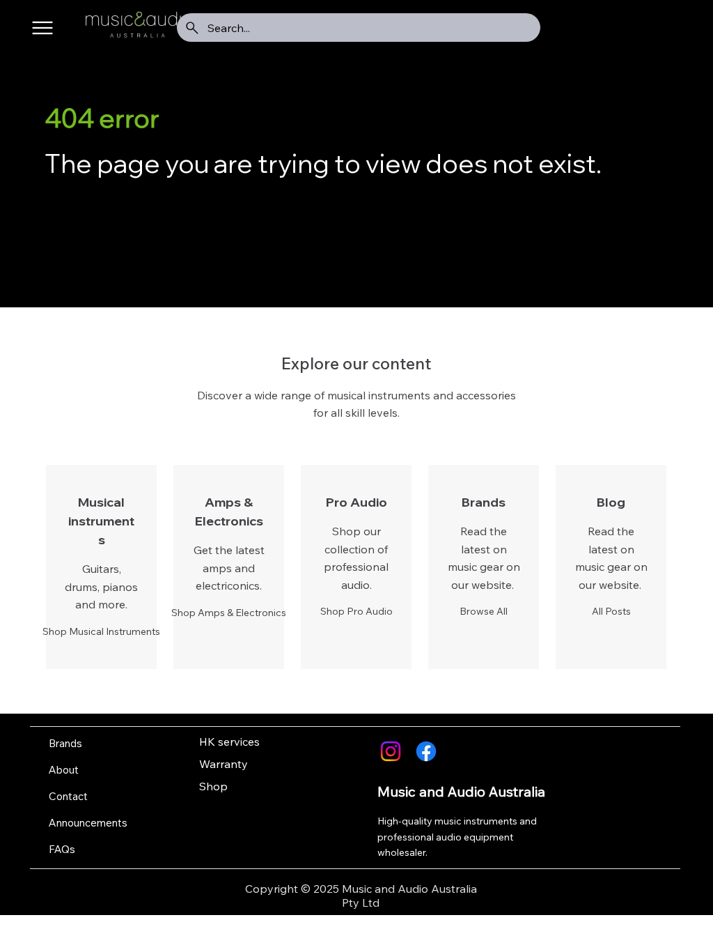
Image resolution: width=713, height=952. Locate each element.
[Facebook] (426, 751)
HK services (229, 741)
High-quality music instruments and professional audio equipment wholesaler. (457, 837)
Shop (213, 786)
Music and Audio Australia (461, 791)
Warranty (223, 764)
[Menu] (43, 28)
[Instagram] (390, 751)
